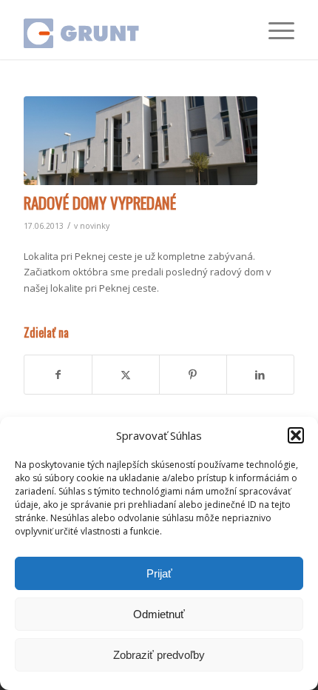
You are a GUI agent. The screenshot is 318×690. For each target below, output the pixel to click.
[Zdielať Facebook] (58, 374)
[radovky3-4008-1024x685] (140, 140)
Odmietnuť (159, 614)
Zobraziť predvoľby (159, 655)
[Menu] (274, 29)
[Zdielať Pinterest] (193, 374)
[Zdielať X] (125, 374)
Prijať (159, 573)
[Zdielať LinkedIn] (260, 374)
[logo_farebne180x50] (132, 29)
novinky (94, 226)
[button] (295, 435)
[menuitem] (274, 29)
